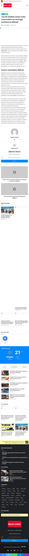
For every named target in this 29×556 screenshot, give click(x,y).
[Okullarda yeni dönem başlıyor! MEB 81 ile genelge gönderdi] (7, 210)
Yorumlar (24, 367)
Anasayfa (4, 11)
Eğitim (14, 490)
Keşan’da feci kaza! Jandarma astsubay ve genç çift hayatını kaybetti (17, 396)
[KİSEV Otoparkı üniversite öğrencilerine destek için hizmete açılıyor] (7, 410)
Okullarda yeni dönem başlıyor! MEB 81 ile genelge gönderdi (6, 216)
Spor (22, 500)
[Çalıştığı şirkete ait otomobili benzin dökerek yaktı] (5, 390)
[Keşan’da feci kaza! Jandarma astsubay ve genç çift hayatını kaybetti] (5, 396)
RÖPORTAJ (18, 495)
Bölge (18, 488)
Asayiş (13, 488)
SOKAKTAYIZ (4, 500)
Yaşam (11, 504)
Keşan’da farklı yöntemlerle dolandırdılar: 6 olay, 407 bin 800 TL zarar (18, 472)
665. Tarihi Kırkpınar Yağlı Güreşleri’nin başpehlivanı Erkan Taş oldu (21, 322)
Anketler (8, 488)
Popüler (4, 367)
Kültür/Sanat (18, 493)
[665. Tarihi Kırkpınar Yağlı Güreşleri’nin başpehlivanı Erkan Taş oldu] (21, 316)
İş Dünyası (4, 506)
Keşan (8, 493)
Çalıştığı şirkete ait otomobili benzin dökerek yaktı (17, 389)
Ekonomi (9, 490)
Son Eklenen (14, 367)
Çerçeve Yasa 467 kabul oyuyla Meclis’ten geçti (21, 308)
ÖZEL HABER (21, 504)
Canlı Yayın (4, 490)
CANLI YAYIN (23, 488)
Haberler (3, 493)
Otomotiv (12, 495)
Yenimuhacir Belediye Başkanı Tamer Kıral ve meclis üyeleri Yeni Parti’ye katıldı (20, 418)
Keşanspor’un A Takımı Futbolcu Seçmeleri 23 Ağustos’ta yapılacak (6, 433)
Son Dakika (11, 500)
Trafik (16, 502)
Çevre (16, 504)
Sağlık (6, 14)
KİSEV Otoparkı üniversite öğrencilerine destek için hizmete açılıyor (7, 417)
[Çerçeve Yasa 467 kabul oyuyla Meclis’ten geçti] (21, 256)
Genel (8, 11)
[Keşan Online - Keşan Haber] (7, 5)
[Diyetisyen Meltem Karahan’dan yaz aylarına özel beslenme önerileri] (7, 316)
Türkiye (25, 502)
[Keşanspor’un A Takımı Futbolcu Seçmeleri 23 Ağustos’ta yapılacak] (7, 427)
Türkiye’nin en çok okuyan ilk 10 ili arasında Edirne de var (18, 377)
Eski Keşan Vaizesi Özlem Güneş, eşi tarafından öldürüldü (18, 372)
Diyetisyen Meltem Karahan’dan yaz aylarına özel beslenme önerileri (7, 322)
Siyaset (21, 497)
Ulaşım (3, 504)
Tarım (7, 502)
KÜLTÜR (12, 493)
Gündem (22, 490)
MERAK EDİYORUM (5, 495)
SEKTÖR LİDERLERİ (9, 497)
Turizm (20, 502)
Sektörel (16, 497)
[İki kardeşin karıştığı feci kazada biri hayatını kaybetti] (5, 384)
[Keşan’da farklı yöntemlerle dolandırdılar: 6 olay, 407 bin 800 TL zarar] (4, 472)
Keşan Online (4, 25)
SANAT (24, 495)
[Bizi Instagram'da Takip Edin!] (27, 442)
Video (7, 504)
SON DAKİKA (17, 500)
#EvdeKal (3, 488)
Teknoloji (11, 502)
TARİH (3, 502)
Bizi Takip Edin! (5, 510)
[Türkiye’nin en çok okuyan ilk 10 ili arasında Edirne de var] (5, 378)
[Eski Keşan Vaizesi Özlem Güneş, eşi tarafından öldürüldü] (5, 373)
